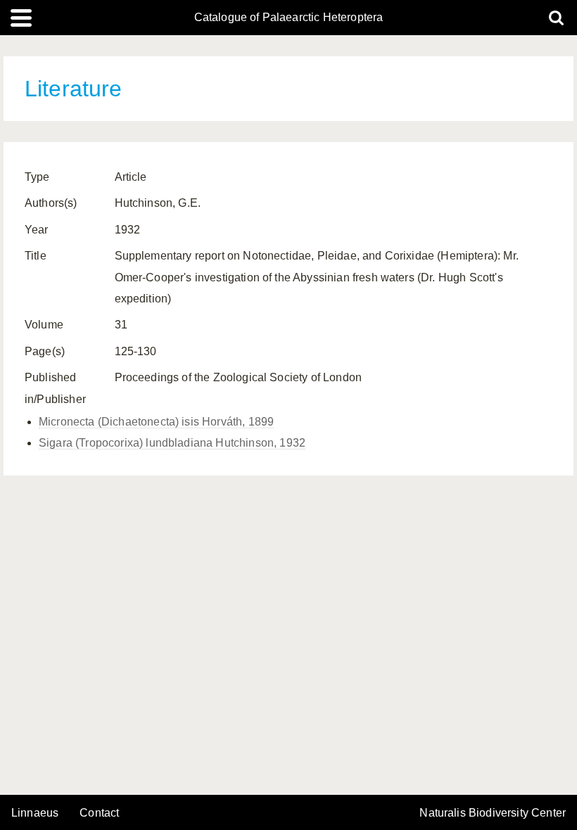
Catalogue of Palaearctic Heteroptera (288, 17)
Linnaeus (34, 813)
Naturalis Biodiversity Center (492, 813)
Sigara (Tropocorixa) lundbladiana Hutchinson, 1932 (172, 443)
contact (99, 813)
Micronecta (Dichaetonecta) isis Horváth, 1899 (156, 422)
